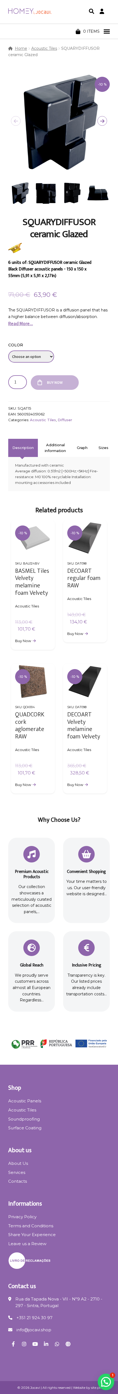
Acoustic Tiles (44, 48)
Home (21, 48)
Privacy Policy (22, 1216)
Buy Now (55, 382)
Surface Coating (24, 1127)
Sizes (103, 447)
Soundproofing (24, 1119)
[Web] (68, 1344)
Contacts (17, 1181)
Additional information (55, 448)
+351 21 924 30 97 (34, 1317)
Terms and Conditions (30, 1225)
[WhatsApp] (57, 1344)
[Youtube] (35, 1344)
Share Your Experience (32, 1234)
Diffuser (65, 420)
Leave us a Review (27, 1243)
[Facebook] (13, 1344)
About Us (18, 1163)
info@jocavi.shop (33, 1329)
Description (23, 447)
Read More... (20, 324)
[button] (102, 121)
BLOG (51, 31)
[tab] (23, 448)
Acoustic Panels (24, 1100)
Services (16, 1172)
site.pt (96, 1387)
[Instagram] (24, 1344)
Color (15, 345)
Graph (82, 447)
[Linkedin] (46, 1344)
